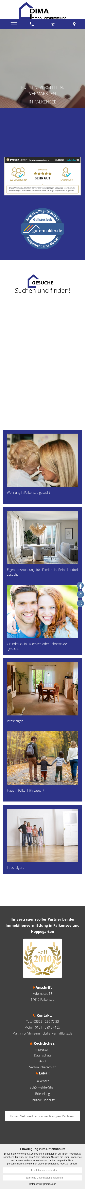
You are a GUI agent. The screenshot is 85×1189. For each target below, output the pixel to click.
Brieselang (42, 1093)
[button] (42, 467)
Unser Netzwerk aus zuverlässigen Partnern (42, 1116)
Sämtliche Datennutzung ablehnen (44, 1177)
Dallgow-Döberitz (42, 1100)
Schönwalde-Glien (42, 1087)
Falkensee (43, 1081)
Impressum (42, 1049)
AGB (42, 1061)
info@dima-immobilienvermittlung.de (46, 1033)
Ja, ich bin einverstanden (44, 1170)
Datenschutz (42, 1055)
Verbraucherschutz (42, 1067)
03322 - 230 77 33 (46, 1021)
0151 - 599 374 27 (47, 1027)
